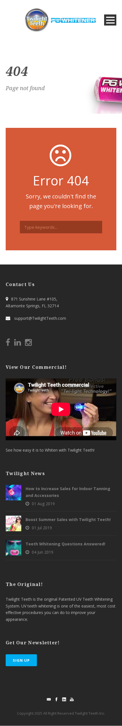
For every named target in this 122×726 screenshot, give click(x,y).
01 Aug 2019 (43, 503)
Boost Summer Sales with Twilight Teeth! (68, 519)
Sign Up (21, 660)
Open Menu (110, 20)
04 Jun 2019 (42, 552)
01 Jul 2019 (42, 527)
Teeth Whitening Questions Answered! (65, 544)
